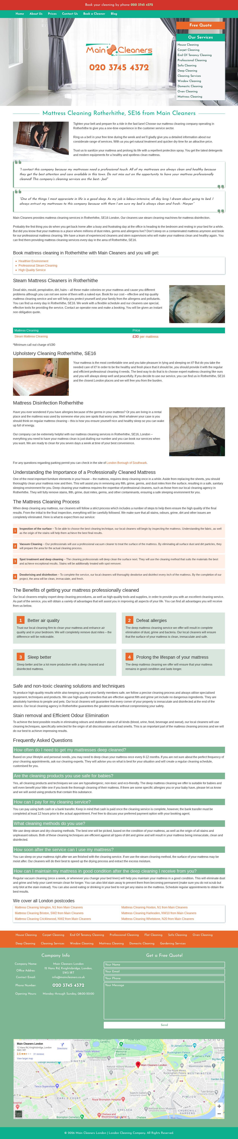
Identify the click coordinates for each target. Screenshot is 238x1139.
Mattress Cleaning (190, 96)
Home (20, 13)
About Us (36, 13)
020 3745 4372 (142, 5)
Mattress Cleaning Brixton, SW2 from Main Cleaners (49, 913)
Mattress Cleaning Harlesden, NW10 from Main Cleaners (158, 913)
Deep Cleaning (187, 70)
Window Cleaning (189, 81)
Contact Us (70, 13)
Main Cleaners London (91, 1133)
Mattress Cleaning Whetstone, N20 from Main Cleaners (157, 918)
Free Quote (200, 25)
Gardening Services (173, 943)
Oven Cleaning (188, 91)
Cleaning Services (189, 76)
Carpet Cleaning (189, 50)
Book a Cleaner (94, 13)
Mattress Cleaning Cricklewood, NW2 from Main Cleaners (53, 918)
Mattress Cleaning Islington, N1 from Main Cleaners (49, 907)
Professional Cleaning (192, 60)
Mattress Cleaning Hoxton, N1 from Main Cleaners (154, 907)
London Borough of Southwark (127, 462)
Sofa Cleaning (187, 65)
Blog (114, 13)
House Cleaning (188, 44)
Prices (52, 13)
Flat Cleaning (153, 935)
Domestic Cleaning (190, 86)
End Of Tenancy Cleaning (195, 55)
